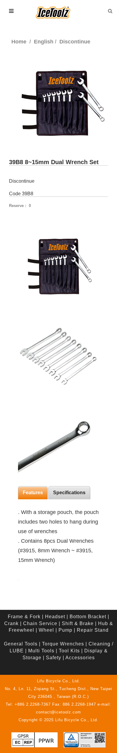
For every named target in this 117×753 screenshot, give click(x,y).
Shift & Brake (78, 623)
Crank (11, 623)
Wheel (46, 630)
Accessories (80, 657)
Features (33, 492)
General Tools (21, 643)
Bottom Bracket (88, 616)
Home (18, 42)
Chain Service (40, 623)
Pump (65, 630)
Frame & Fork (24, 616)
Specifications (69, 492)
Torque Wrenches (63, 643)
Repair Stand (93, 630)
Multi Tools (41, 650)
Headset (55, 616)
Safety (53, 657)
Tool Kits (69, 650)
